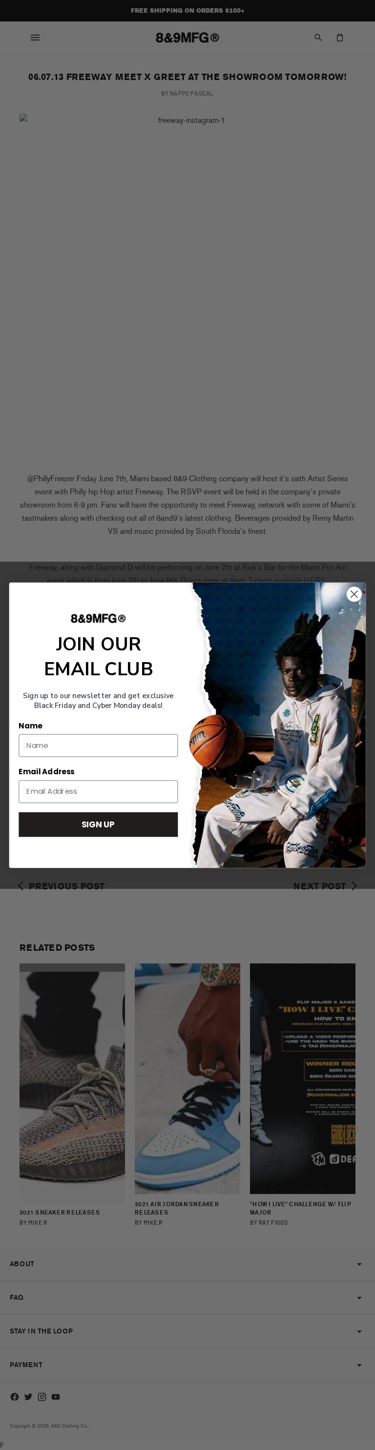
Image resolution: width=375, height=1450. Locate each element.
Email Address (46, 771)
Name (30, 725)
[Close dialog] (354, 594)
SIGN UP (98, 823)
